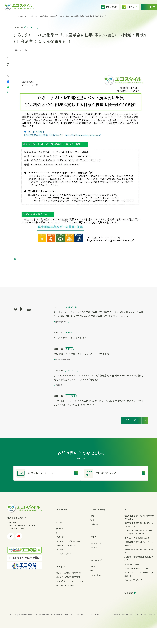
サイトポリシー (95, 615)
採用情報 (128, 592)
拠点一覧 (60, 537)
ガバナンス (94, 524)
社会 (92, 520)
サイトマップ (11, 615)
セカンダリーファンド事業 (66, 585)
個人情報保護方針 (25, 615)
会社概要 (60, 528)
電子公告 (60, 549)
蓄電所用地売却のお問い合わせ (137, 568)
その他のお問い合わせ (133, 580)
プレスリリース (31, 27)
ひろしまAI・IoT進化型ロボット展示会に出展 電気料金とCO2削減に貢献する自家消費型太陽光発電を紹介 (69, 16)
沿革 (58, 533)
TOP (15, 16)
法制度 (93, 570)
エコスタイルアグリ (63, 553)
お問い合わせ (130, 509)
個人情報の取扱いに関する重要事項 (48, 615)
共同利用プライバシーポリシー (76, 615)
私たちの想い (62, 509)
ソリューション (95, 575)
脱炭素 (93, 566)
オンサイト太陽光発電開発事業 (68, 577)
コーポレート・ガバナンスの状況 (68, 541)
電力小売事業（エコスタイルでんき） (70, 581)
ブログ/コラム (96, 560)
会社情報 (60, 522)
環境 (92, 515)
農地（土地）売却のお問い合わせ (137, 538)
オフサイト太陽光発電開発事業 (68, 573)
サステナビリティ (97, 509)
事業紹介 (60, 566)
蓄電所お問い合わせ (132, 564)
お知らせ (23, 16)
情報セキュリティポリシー (66, 545)
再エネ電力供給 (21, 50)
